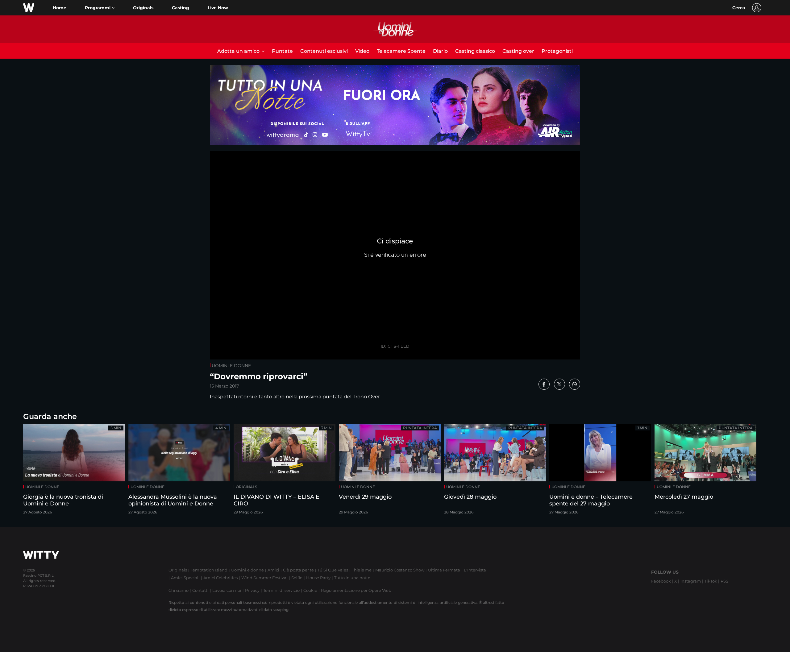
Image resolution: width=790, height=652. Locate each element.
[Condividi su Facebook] (544, 384)
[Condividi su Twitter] (559, 384)
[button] (99, 8)
